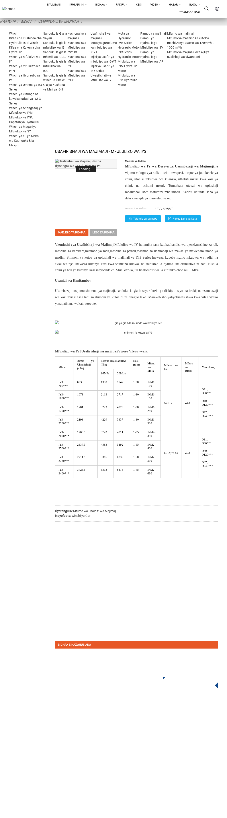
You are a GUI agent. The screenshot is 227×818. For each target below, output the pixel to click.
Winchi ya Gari (81, 515)
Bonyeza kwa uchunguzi (187, 681)
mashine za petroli (123, 251)
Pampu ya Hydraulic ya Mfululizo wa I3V (151, 42)
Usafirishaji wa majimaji (58, 21)
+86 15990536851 (155, 770)
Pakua (120, 4)
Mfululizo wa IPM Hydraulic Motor (127, 80)
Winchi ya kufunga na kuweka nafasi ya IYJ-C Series (25, 98)
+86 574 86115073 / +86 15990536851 (167, 729)
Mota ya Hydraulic (79, 756)
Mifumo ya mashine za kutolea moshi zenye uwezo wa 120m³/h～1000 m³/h (191, 42)
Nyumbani (54, 4)
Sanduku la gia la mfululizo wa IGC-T (55, 66)
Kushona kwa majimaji (83, 743)
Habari (173, 4)
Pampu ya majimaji (153, 33)
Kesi (138, 4)
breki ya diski (161, 291)
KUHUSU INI (76, 4)
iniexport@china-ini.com (162, 738)
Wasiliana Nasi (189, 11)
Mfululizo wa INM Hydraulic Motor (127, 66)
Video (154, 4)
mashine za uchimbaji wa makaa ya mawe (167, 251)
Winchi (13, 33)
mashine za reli (206, 244)
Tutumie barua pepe (145, 218)
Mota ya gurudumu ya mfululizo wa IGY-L (103, 47)
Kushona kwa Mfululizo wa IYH (76, 61)
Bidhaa (100, 4)
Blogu (193, 4)
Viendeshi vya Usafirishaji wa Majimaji (84, 244)
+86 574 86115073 (152, 761)
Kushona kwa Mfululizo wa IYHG (76, 75)
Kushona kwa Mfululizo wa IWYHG (76, 47)
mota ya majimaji (102, 291)
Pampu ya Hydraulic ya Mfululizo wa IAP (151, 56)
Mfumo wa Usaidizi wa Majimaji (94, 511)
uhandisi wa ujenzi (182, 244)
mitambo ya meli (97, 251)
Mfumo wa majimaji (180, 33)
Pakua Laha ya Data (185, 218)
